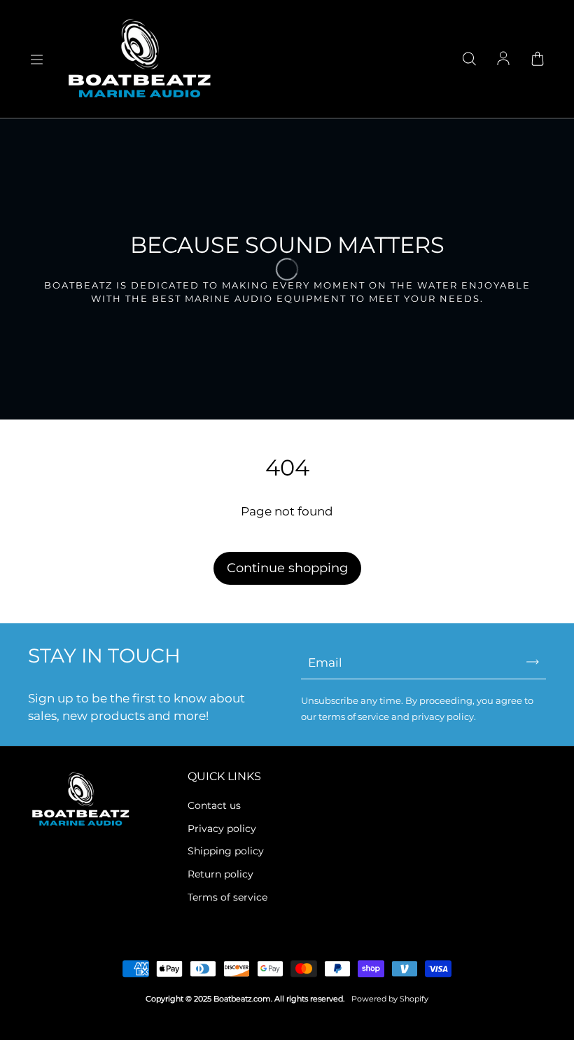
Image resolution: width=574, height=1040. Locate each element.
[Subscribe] (532, 661)
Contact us (214, 805)
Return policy (220, 874)
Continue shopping (287, 568)
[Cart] (537, 59)
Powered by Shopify (389, 999)
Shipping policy (226, 851)
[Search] (469, 59)
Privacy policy (222, 828)
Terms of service (227, 897)
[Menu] (36, 59)
